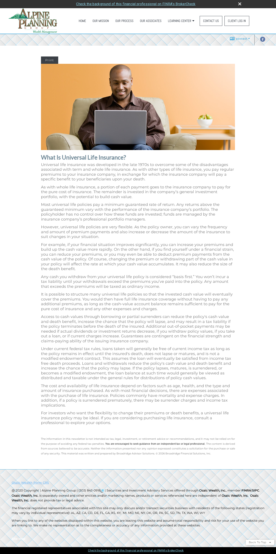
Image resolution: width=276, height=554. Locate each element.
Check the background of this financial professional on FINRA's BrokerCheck (135, 4)
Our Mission (101, 21)
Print (49, 60)
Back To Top (258, 542)
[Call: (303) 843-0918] (102, 491)
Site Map (18, 539)
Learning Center (179, 21)
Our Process (124, 21)
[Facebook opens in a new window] (262, 41)
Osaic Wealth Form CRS (30, 483)
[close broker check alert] (240, 4)
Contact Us (211, 21)
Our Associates (151, 21)
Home (82, 21)
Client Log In (237, 21)
